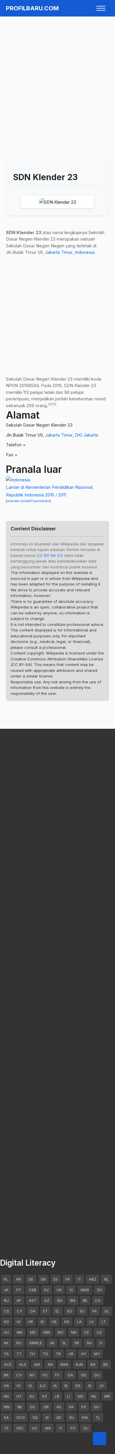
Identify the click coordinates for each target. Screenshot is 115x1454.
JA (6, 1289)
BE (85, 1300)
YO (72, 1428)
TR (58, 1353)
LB (57, 1396)
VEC (20, 1428)
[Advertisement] (57, 77)
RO (19, 1342)
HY (83, 1353)
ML (94, 1396)
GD (83, 1375)
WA (48, 1428)
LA (79, 1321)
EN (43, 1279)
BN (72, 1300)
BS (105, 1364)
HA (6, 1385)
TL (98, 1417)
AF (19, 1300)
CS (6, 1311)
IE (66, 1385)
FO (44, 1375)
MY (97, 1353)
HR (30, 1321)
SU (71, 1417)
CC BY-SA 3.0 (50, 555)
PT (18, 1289)
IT (79, 1279)
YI (60, 1428)
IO (19, 1385)
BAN (64, 1364)
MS (33, 1332)
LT (103, 1321)
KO (6, 1321)
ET (45, 1311)
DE (31, 1279)
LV (91, 1321)
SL (64, 1342)
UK (59, 1289)
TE (6, 1428)
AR (18, 1279)
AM (37, 1364)
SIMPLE (35, 1342)
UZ (99, 1332)
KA (66, 1321)
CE (86, 1332)
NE (19, 1406)
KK (6, 1342)
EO (69, 1311)
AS (58, 1406)
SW (85, 1417)
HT (19, 1396)
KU (31, 1396)
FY (57, 1375)
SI (47, 1417)
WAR (84, 1289)
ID (42, 1321)
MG (81, 1396)
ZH (99, 1289)
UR (70, 1353)
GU (97, 1375)
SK (52, 1342)
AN (50, 1364)
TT (19, 1353)
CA (98, 1300)
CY (19, 1311)
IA (55, 1385)
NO (60, 1332)
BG (60, 1300)
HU (6, 1332)
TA (6, 1353)
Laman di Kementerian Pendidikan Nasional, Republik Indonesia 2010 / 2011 (49, 491)
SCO (21, 1417)
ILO (43, 1385)
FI (100, 1342)
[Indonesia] (18, 479)
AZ (47, 1300)
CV (19, 1375)
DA (32, 1311)
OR (46, 1406)
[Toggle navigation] (101, 8)
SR (76, 1342)
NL (106, 1279)
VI (71, 1289)
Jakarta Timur (59, 252)
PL (6, 1279)
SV (46, 1289)
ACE (8, 1364)
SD (58, 1417)
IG (30, 1385)
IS (89, 1385)
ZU (85, 1428)
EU (82, 1311)
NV (32, 1375)
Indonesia (84, 252)
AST (33, 1300)
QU (96, 1406)
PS (83, 1406)
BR (6, 1375)
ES (55, 1279)
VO (34, 1428)
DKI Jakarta (86, 435)
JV (101, 1385)
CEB (32, 1289)
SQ (35, 1417)
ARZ (92, 1279)
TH (32, 1353)
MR (107, 1396)
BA (93, 1364)
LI (68, 1396)
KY (44, 1396)
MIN (46, 1332)
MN (7, 1406)
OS (77, 1385)
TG (45, 1353)
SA (6, 1417)
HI (18, 1321)
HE (54, 1321)
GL (106, 1311)
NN (73, 1332)
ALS (22, 1364)
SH (89, 1342)
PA (71, 1406)
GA (70, 1375)
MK (19, 1332)
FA (94, 1311)
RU (6, 1300)
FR (67, 1279)
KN (6, 1396)
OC (33, 1406)
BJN (79, 1364)
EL (57, 1311)
